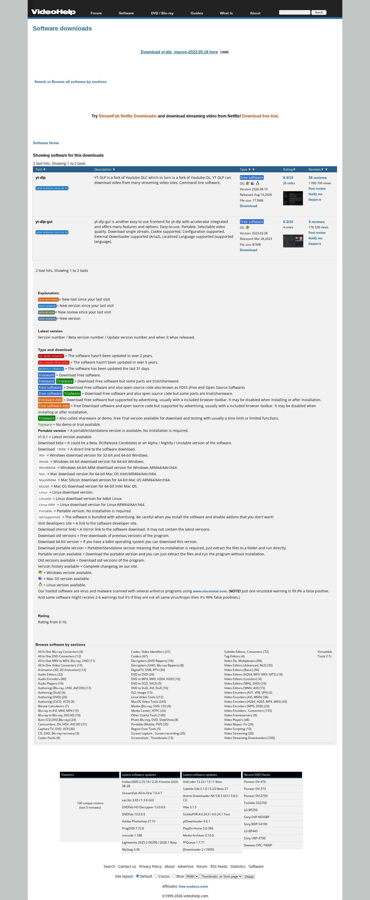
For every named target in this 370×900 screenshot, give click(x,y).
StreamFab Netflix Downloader (128, 116)
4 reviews (317, 221)
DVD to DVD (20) (142, 674)
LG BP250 (250, 810)
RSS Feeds (219, 866)
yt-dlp (40, 177)
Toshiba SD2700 (255, 803)
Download (248, 205)
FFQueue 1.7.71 (194, 842)
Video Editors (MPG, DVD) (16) (245, 683)
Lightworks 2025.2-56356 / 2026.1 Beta (149, 842)
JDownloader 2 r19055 (198, 849)
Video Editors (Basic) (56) (241, 670)
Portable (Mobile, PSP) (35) (149, 724)
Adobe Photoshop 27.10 (138, 821)
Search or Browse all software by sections (70, 81)
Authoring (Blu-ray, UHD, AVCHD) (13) (64, 688)
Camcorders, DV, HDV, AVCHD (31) (62, 724)
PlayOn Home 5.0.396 (198, 828)
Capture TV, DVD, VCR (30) (56, 729)
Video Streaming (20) (239, 733)
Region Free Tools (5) (146, 729)
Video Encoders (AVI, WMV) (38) (246, 697)
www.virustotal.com (210, 591)
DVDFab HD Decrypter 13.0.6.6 (143, 807)
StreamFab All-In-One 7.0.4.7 (142, 793)
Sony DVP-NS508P (256, 817)
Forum (96, 13)
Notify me (315, 194)
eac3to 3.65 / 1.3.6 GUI (138, 800)
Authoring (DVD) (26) (52, 697)
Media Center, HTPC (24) (148, 711)
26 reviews (318, 177)
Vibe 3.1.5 (190, 807)
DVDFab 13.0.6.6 (133, 814)
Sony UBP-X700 (255, 838)
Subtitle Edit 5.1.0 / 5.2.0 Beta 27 (205, 789)
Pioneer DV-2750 (256, 796)
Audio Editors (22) (50, 674)
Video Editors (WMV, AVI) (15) (244, 688)
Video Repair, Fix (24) (238, 724)
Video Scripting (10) (237, 729)
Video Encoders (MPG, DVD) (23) (247, 706)
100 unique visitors (90, 803)
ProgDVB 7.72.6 (133, 828)
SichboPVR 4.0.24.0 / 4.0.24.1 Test (206, 814)
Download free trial (260, 116)
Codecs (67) (139, 656)
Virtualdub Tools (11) (325, 654)
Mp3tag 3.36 (131, 849)
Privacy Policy (150, 866)
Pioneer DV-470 (255, 782)
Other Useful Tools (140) (148, 715)
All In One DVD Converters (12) (59, 656)
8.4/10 (288, 177)
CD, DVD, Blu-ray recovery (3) (58, 733)
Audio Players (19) (50, 683)
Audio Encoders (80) (52, 679)
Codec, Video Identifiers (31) (150, 652)
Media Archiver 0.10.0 (198, 835)
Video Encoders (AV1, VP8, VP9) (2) (248, 692)
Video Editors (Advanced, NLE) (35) (248, 665)
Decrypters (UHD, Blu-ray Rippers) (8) (157, 665)
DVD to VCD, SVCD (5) (146, 683)
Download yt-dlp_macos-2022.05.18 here (179, 52)
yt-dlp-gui (43, 221)
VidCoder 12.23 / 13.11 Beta (202, 782)
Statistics (238, 866)
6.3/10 (288, 221)
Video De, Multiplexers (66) (243, 661)
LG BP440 (250, 831)
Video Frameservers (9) (240, 715)
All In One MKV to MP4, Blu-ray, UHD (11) (66, 661)
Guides (197, 13)
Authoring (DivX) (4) (51, 692)
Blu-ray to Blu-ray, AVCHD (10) (59, 715)
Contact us (127, 866)
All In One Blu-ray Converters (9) (60, 652)
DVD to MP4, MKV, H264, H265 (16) (155, 679)
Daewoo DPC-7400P (258, 845)
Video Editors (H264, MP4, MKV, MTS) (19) (253, 674)
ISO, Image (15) (142, 692)
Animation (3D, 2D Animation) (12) (62, 670)
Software (126, 13)
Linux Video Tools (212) (147, 697)
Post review (317, 188)
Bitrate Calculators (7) (53, 706)
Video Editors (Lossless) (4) (243, 679)
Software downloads (62, 28)
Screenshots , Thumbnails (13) (152, 738)
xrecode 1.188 (132, 835)
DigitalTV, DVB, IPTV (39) (148, 670)
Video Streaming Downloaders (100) (249, 738)
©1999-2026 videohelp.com (185, 895)
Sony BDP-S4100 (255, 824)
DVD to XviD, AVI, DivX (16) (149, 688)
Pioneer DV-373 (255, 789)
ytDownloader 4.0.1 (196, 821)
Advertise (186, 866)
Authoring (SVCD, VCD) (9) (56, 701)
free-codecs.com (193, 886)
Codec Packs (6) (49, 738)
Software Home (46, 142)
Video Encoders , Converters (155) (248, 711)
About (170, 866)
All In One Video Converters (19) (60, 665)
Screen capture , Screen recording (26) (158, 733)
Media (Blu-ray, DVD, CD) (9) (151, 706)
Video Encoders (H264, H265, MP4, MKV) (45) (255, 701)
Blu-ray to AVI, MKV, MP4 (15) (58, 711)
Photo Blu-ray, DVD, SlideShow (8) (154, 720)
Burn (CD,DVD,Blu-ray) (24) (57, 720)
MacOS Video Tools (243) (148, 701)
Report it (315, 200)
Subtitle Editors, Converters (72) (246, 652)
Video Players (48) (236, 720)
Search (109, 866)
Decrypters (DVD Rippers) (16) (152, 661)
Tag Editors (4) (234, 656)
